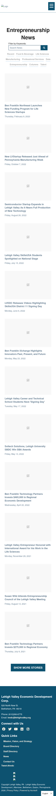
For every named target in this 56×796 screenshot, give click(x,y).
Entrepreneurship (18, 64)
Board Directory (11, 746)
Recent (10, 53)
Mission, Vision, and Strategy (17, 741)
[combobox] (47, 793)
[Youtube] (15, 729)
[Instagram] (28, 729)
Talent (43, 64)
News (6, 756)
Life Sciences (42, 53)
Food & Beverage (25, 53)
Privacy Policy (12, 790)
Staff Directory (10, 751)
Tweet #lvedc (7, 765)
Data (48, 59)
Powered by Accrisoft (28, 790)
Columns (33, 64)
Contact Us (8, 761)
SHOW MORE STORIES (28, 667)
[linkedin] (21, 729)
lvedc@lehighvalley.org (19, 717)
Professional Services (33, 59)
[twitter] (9, 729)
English (45, 793)
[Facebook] (3, 729)
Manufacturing (13, 59)
